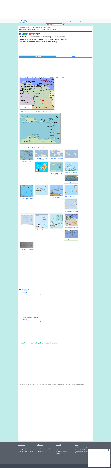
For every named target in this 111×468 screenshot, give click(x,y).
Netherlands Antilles (56, 197)
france (65, 21)
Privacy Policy (44, 465)
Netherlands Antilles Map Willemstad (56, 229)
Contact (76, 444)
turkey (89, 21)
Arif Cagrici (26, 289)
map (31, 27)
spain (74, 21)
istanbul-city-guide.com (83, 451)
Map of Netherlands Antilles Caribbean (42, 159)
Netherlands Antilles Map (28, 77)
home (27, 27)
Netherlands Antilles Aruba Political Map (31, 414)
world (44, 21)
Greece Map (58, 444)
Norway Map (60, 453)
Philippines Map (23, 448)
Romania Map (60, 449)
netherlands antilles (45, 27)
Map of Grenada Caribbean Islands (30, 432)
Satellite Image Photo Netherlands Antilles (27, 250)
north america (36, 27)
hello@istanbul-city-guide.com (85, 452)
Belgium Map (40, 444)
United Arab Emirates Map (62, 451)
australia (61, 21)
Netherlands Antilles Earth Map (71, 182)
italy (70, 21)
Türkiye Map (40, 448)
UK (51, 21)
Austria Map (40, 449)
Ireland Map (47, 448)
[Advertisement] (55, 9)
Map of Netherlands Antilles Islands (71, 160)
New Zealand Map (23, 451)
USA (48, 21)
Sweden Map (47, 449)
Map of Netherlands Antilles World (56, 158)
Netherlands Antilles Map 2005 (41, 229)
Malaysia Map (68, 448)
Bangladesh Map (60, 448)
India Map (31, 451)
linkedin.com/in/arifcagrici (36, 294)
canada (55, 21)
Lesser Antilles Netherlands (27, 161)
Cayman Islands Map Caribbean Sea (30, 434)
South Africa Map (21, 444)
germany (79, 21)
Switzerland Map (31, 448)
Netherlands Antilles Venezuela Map (71, 227)
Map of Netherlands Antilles (36, 147)
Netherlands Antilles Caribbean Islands (56, 174)
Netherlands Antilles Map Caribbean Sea (26, 199)
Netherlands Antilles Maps (41, 197)
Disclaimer (50, 465)
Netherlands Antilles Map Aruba (71, 196)
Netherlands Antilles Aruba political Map (71, 212)
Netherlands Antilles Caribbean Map (71, 172)
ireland (84, 21)
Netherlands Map (71, 239)
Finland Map (40, 451)
